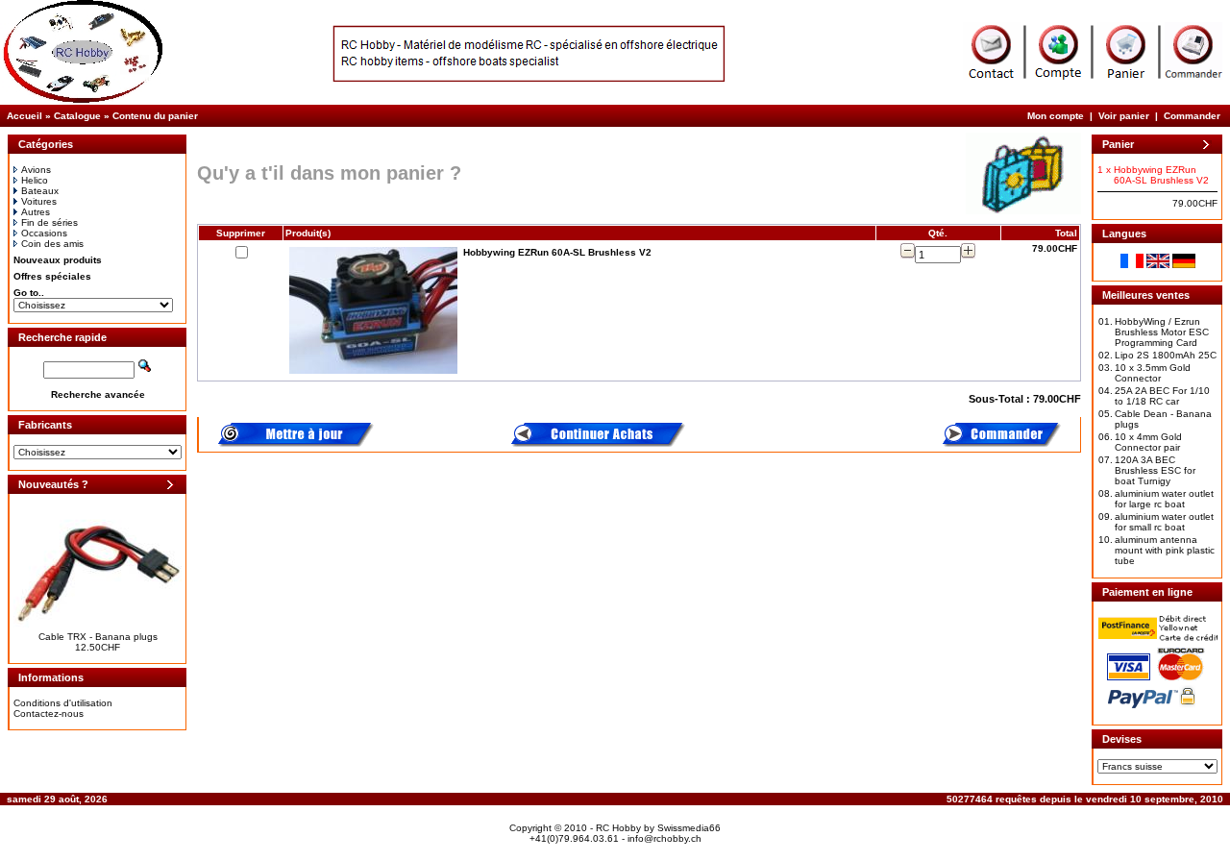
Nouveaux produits (57, 260)
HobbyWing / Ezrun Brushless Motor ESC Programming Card (1162, 332)
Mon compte (1055, 116)
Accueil (24, 116)
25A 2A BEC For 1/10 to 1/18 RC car (1162, 395)
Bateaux (40, 190)
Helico (34, 180)
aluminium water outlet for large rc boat (1164, 498)
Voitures (39, 201)
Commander (1192, 116)
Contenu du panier (155, 116)
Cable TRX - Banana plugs (98, 636)
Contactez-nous (48, 713)
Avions (36, 169)
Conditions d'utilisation (62, 703)
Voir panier (1123, 116)
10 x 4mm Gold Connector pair (1148, 442)
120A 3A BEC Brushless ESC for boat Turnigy (1155, 470)
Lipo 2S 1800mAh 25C (1166, 355)
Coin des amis (52, 243)
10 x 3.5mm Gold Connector (1153, 372)
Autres (35, 212)
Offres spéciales (52, 276)
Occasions (44, 233)
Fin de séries (49, 222)
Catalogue (77, 116)
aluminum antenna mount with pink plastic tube (1165, 550)
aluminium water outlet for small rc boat (1164, 521)
